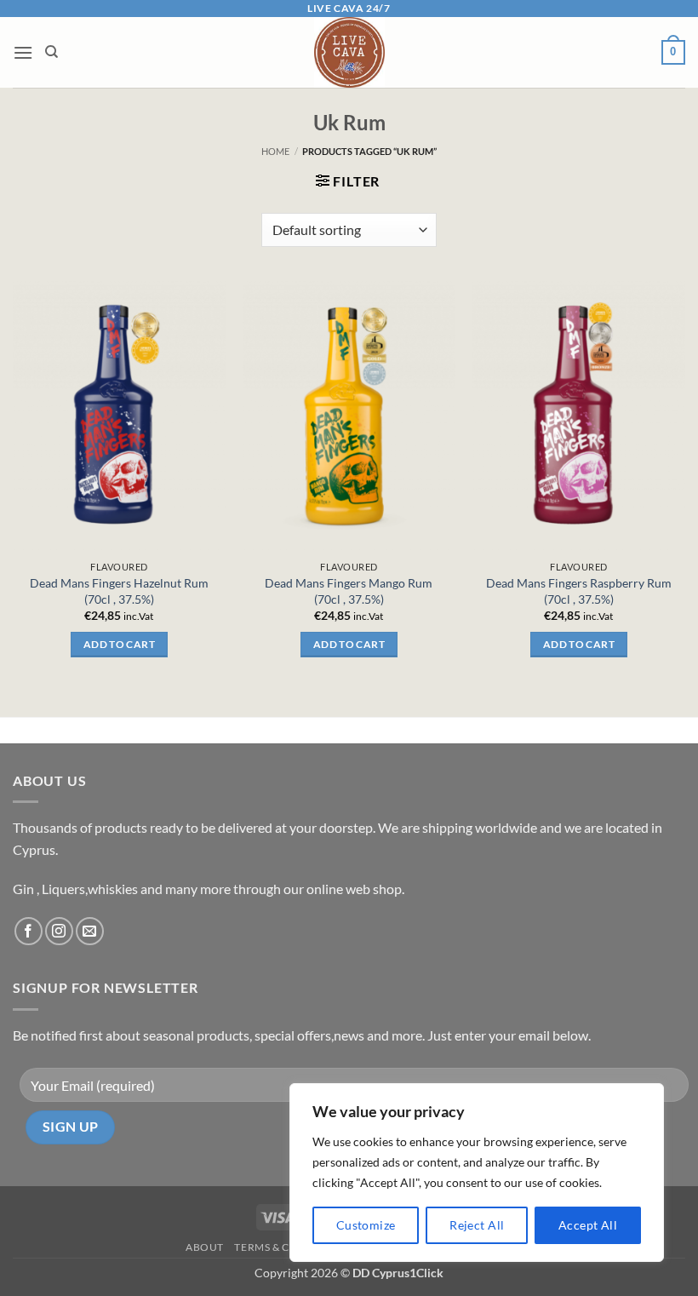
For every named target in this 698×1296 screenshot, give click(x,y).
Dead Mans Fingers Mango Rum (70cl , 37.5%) (348, 591)
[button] (23, 52)
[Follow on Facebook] (28, 931)
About (205, 1247)
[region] (476, 1172)
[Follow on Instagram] (59, 931)
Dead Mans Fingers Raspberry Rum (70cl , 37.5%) (579, 591)
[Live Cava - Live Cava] (349, 52)
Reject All (476, 1225)
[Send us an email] (90, 931)
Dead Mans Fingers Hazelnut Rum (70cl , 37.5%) (119, 591)
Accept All (587, 1225)
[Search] (51, 52)
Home (275, 151)
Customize (366, 1225)
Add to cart (119, 644)
